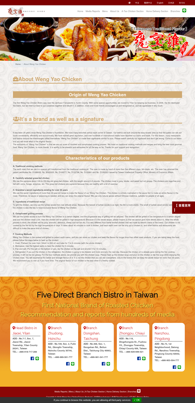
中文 (137, 2)
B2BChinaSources (120, 396)
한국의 (182, 2)
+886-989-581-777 (63, 357)
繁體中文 (148, 2)
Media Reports (93, 11)
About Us (114, 11)
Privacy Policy (143, 396)
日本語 (171, 2)
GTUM (132, 396)
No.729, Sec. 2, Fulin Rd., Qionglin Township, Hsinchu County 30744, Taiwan (62, 348)
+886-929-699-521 (134, 351)
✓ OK (137, 400)
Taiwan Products (85, 396)
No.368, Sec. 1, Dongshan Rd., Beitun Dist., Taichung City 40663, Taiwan (97, 348)
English (160, 2)
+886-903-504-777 (170, 360)
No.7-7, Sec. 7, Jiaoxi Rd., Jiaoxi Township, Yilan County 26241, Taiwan (24, 343)
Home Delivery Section (157, 11)
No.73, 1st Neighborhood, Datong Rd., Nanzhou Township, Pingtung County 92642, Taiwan (167, 350)
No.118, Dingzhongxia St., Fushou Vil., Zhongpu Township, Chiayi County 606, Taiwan (133, 343)
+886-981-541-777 (99, 357)
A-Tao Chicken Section (133, 11)
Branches (175, 11)
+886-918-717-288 (27, 351)
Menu (105, 11)
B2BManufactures (102, 396)
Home (80, 11)
